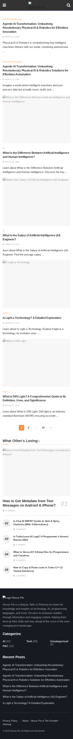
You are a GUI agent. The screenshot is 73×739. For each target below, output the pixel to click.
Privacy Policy (10, 720)
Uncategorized (12, 19)
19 (43, 427)
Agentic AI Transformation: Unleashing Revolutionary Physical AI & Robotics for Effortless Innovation (35, 27)
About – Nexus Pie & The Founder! (40, 720)
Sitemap (7, 724)
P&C (5, 646)
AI (4, 148)
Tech (6, 313)
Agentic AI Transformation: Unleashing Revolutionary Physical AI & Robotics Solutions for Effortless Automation (35, 70)
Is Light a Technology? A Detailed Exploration (32, 317)
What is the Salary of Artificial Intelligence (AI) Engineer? (35, 696)
